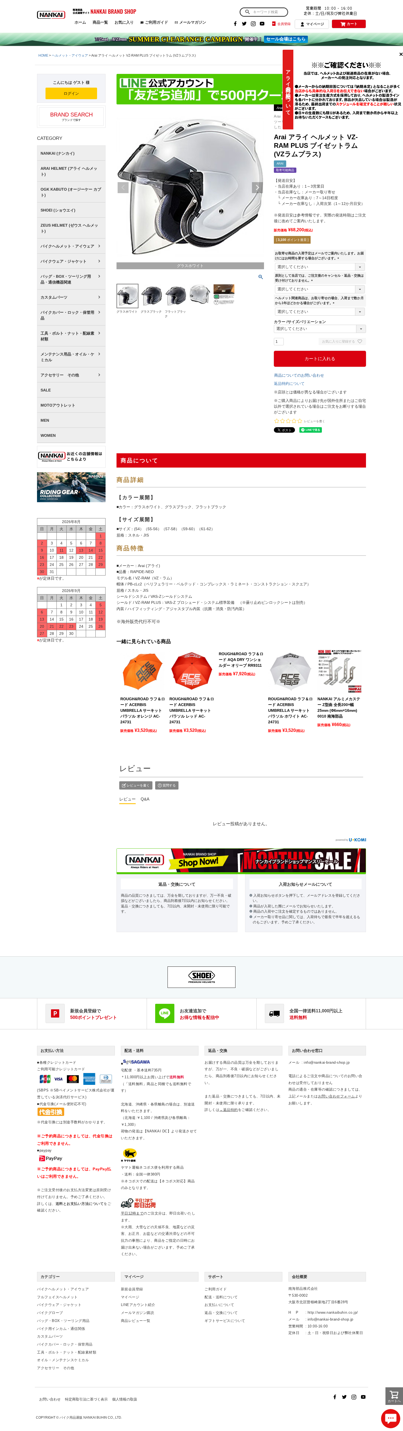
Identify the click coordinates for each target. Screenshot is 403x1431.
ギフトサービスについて (225, 1321)
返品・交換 (217, 1050)
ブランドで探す (71, 116)
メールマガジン (192, 22)
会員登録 (284, 24)
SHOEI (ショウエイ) (58, 210)
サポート (215, 1276)
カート (352, 24)
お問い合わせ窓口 (307, 1050)
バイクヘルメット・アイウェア (67, 246)
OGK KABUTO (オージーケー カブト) (71, 192)
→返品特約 (228, 1110)
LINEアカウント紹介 (138, 1305)
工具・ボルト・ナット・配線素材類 (67, 336)
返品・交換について (221, 1313)
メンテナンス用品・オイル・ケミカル (67, 357)
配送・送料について (221, 1297)
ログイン (71, 93)
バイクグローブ (50, 1313)
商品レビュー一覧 (136, 1321)
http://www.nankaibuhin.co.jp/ (333, 1312)
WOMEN (48, 435)
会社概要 (299, 1276)
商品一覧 (100, 22)
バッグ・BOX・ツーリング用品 (63, 1321)
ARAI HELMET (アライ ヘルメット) (69, 171)
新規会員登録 (132, 1289)
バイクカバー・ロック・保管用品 (67, 315)
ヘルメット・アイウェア (70, 55)
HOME (43, 55)
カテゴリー (50, 1276)
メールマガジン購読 (137, 1313)
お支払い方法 (52, 1050)
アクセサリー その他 (60, 375)
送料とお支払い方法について (80, 1204)
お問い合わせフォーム (336, 1096)
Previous (123, 187)
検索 (247, 12)
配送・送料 (134, 1050)
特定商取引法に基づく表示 (86, 1399)
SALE (46, 390)
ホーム (80, 22)
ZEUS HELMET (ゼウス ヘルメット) (69, 228)
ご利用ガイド (156, 22)
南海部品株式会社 (303, 1288)
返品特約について (289, 383)
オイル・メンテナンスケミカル (63, 1360)
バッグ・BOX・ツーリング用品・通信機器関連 (66, 279)
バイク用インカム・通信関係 (61, 1329)
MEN (45, 420)
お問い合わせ (50, 1399)
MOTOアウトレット (58, 405)
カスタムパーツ (54, 297)
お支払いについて (219, 1305)
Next (257, 187)
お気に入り (124, 22)
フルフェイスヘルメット (57, 1297)
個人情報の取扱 (124, 1399)
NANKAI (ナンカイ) (58, 153)
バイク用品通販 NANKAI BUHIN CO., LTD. (90, 1417)
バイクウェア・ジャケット (64, 261)
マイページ (315, 24)
